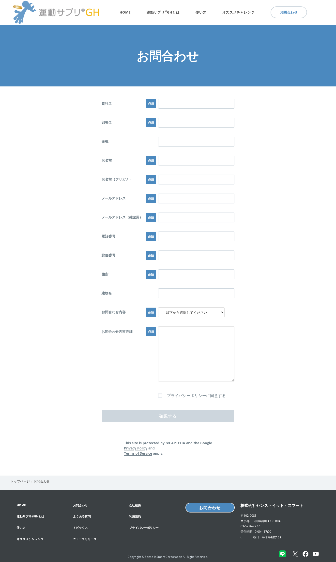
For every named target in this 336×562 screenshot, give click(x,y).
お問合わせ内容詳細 (117, 331)
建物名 (107, 293)
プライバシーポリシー (186, 395)
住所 (105, 274)
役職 (105, 141)
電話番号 (108, 236)
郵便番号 (108, 255)
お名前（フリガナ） (117, 179)
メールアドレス (114, 198)
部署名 (107, 122)
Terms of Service (138, 453)
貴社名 (107, 103)
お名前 (107, 160)
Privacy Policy (135, 448)
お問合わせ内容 (114, 312)
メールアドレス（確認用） (122, 217)
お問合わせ (42, 481)
